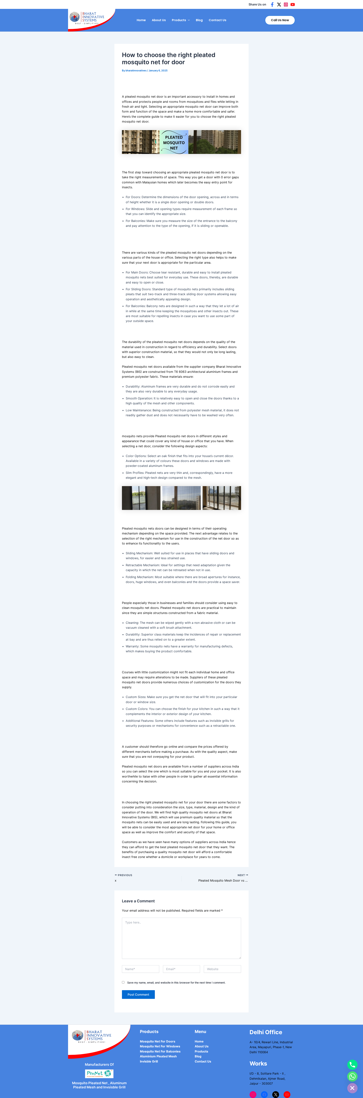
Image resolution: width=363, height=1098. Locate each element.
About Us (159, 20)
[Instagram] (286, 4)
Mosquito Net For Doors (157, 1041)
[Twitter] (279, 4)
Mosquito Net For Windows (160, 1046)
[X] (275, 1094)
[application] (188, 20)
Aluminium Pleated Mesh (158, 1056)
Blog (199, 20)
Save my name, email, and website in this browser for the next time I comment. (176, 982)
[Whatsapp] (352, 1076)
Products (179, 20)
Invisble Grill (149, 1061)
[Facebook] (272, 4)
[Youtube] (292, 4)
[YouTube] (287, 1094)
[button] (280, 20)
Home (141, 20)
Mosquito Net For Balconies (160, 1051)
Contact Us (217, 20)
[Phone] (352, 1065)
